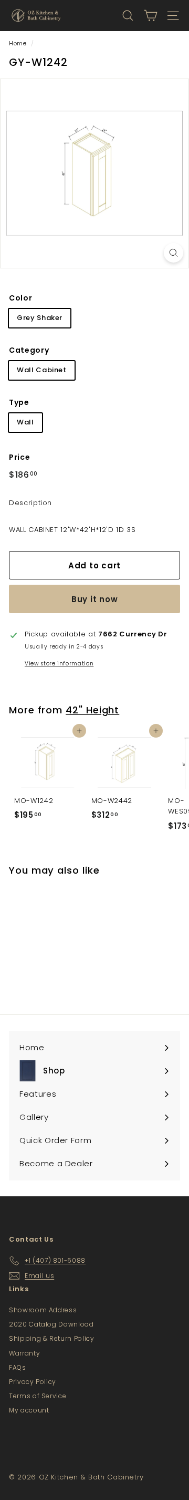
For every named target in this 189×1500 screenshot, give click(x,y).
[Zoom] (173, 253)
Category (29, 350)
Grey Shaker (39, 318)
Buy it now (94, 599)
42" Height (92, 710)
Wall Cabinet (42, 370)
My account (29, 1410)
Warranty (24, 1353)
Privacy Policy (32, 1381)
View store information (59, 663)
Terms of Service (37, 1395)
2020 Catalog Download (51, 1324)
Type (19, 402)
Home (18, 43)
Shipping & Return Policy (51, 1338)
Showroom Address (43, 1309)
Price (19, 457)
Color (20, 298)
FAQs (17, 1367)
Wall (25, 422)
